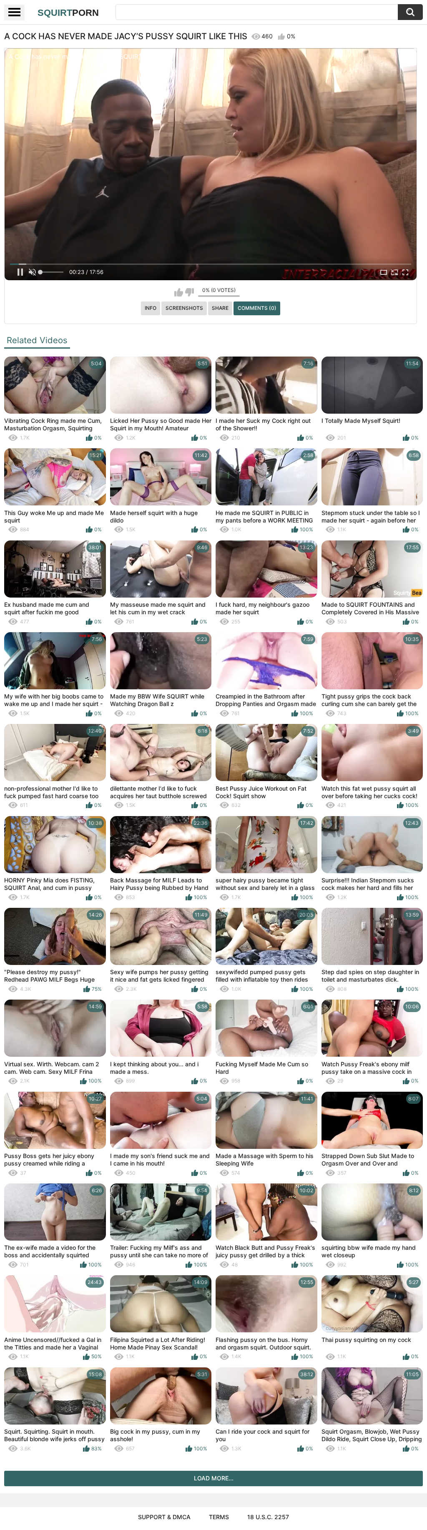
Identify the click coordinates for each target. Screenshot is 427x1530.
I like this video (178, 292)
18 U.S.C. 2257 (268, 1516)
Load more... (214, 1478)
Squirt (68, 13)
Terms (219, 1516)
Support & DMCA (164, 1516)
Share (220, 308)
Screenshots (184, 308)
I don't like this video (189, 292)
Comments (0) (257, 308)
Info (150, 308)
